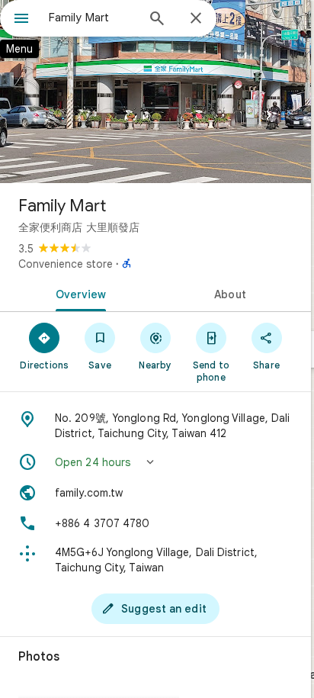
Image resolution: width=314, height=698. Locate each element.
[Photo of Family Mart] (155, 91)
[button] (155, 462)
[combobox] (92, 17)
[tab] (77, 293)
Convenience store (65, 264)
